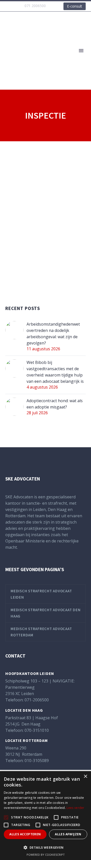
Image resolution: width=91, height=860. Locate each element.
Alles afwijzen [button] (68, 834)
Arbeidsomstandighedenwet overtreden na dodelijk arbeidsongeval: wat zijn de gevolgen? (53, 333)
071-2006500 (37, 700)
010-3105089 (37, 760)
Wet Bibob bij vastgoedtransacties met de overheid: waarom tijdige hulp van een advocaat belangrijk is (55, 372)
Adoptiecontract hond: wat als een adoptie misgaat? (55, 404)
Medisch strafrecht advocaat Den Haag (45, 612)
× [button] (85, 776)
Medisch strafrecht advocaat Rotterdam (41, 631)
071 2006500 (35, 5)
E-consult (74, 6)
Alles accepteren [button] (25, 834)
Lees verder (75, 808)
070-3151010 (37, 730)
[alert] (45, 815)
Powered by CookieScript (46, 854)
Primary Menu (81, 50)
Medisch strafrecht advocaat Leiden (41, 594)
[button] (45, 847)
